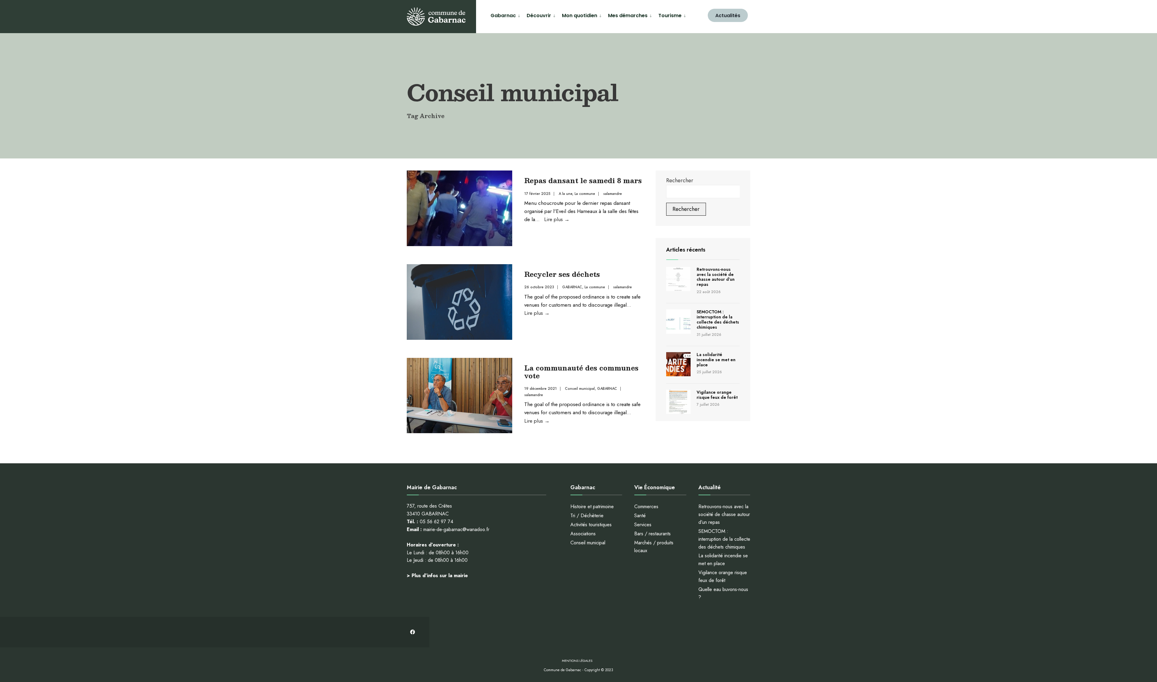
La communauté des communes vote (581, 371)
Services (642, 524)
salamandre (612, 193)
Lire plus (556, 219)
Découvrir (539, 15)
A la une (565, 193)
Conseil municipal (580, 388)
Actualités (727, 15)
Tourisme (670, 15)
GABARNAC (572, 287)
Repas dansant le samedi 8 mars (583, 180)
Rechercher (679, 180)
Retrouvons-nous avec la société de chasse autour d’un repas (716, 276)
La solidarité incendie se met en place (716, 360)
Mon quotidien (579, 15)
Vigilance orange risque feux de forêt (717, 394)
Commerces (646, 506)
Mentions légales (577, 660)
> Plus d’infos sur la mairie (437, 575)
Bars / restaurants (652, 533)
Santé (640, 515)
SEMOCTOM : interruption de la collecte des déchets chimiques (718, 319)
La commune (585, 193)
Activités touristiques (591, 524)
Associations (583, 533)
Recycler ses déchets (562, 274)
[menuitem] (506, 14)
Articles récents (685, 250)
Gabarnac (503, 15)
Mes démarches (627, 15)
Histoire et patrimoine (592, 506)
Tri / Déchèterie (587, 515)
